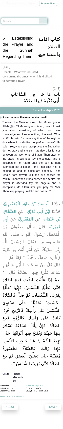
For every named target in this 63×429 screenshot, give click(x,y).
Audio (53, 9)
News (16, 419)
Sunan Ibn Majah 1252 (35, 386)
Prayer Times (39, 9)
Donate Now (48, 3)
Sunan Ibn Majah (17, 27)
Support (26, 419)
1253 (52, 406)
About (7, 419)
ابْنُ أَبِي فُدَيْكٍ (38, 211)
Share (14, 396)
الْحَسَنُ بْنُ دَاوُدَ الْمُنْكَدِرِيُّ (27, 203)
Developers (40, 419)
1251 (11, 406)
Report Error (5, 396)
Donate (31, 423)
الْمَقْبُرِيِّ (26, 219)
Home (4, 27)
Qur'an (13, 9)
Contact (53, 419)
